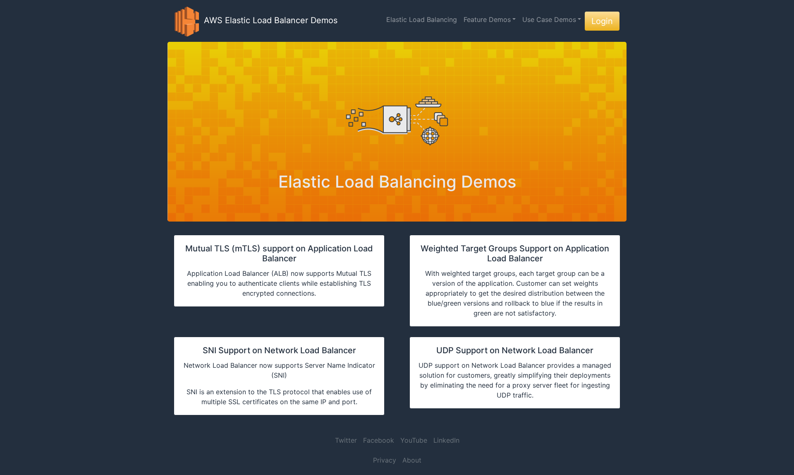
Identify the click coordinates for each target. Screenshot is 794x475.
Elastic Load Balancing (421, 19)
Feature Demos (487, 19)
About (411, 460)
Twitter (346, 440)
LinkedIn (446, 440)
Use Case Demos (549, 19)
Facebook (378, 440)
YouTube (413, 440)
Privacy (384, 460)
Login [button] (602, 21)
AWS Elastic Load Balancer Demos (268, 20)
